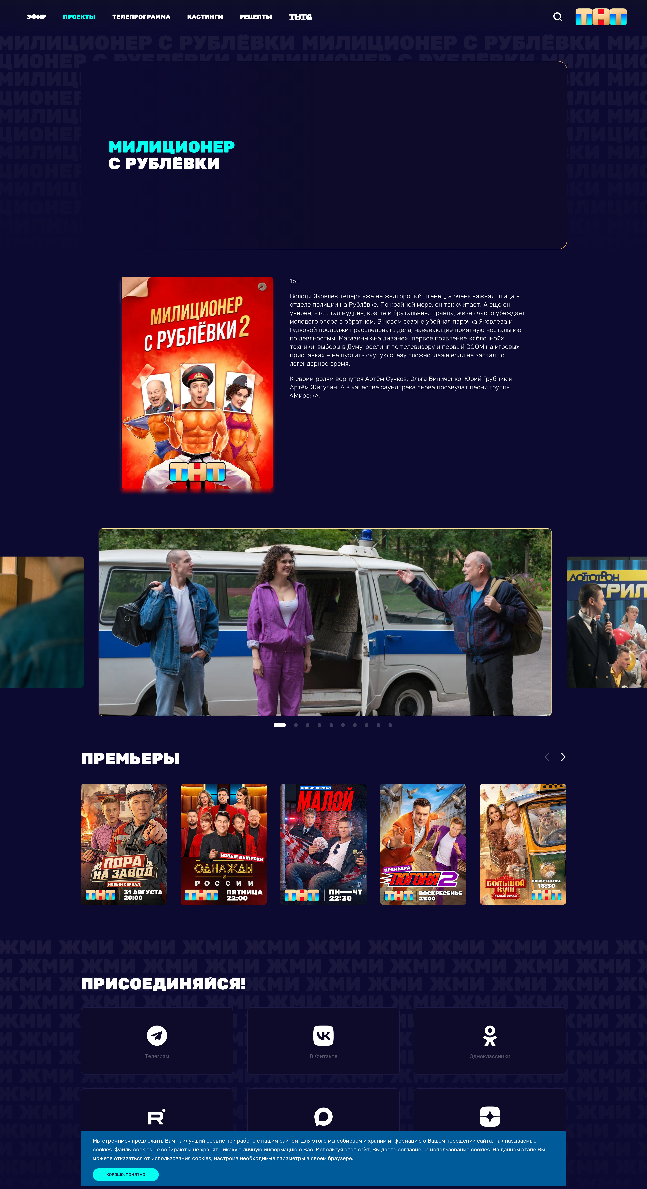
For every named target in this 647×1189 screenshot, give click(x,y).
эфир (36, 17)
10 (390, 725)
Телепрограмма (141, 17)
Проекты (79, 17)
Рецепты (256, 17)
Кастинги (205, 17)
